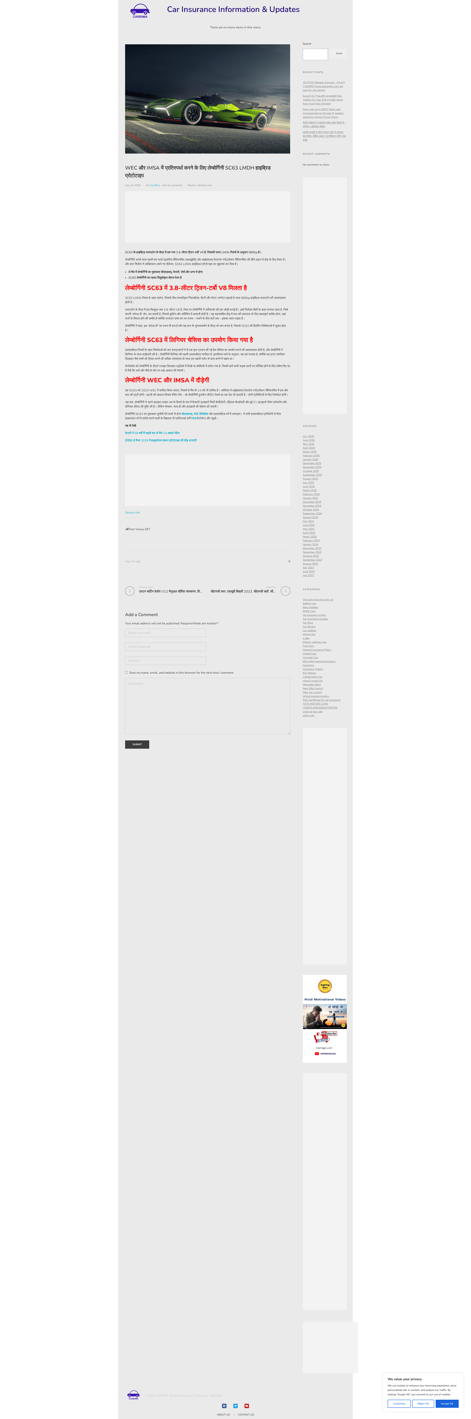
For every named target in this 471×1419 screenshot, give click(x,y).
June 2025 (309, 486)
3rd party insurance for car (318, 599)
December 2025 (312, 463)
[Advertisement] (208, 217)
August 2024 (310, 517)
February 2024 (311, 540)
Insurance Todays (313, 669)
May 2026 (308, 444)
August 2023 (310, 564)
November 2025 (312, 467)
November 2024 (312, 506)
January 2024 (310, 544)
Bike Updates (310, 607)
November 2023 (312, 552)
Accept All (447, 1403)
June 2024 (309, 525)
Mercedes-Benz (312, 684)
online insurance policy (316, 696)
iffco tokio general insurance (319, 661)
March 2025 (310, 490)
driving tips (309, 634)
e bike (306, 638)
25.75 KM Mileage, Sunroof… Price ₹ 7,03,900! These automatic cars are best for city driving (324, 86)
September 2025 (312, 475)
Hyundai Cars (310, 657)
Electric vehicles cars (200, 185)
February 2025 (311, 494)
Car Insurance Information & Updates (233, 9)
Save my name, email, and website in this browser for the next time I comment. (181, 673)
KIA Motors (309, 673)
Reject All (423, 1403)
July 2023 (308, 567)
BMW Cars (309, 611)
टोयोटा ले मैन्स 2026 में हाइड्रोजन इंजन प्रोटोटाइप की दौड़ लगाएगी (161, 440)
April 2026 (309, 448)
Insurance (308, 665)
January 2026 (310, 459)
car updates (309, 630)
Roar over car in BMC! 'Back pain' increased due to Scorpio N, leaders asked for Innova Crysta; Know (323, 113)
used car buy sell (312, 711)
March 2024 (310, 536)
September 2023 (312, 560)
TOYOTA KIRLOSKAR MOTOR (320, 708)
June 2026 (309, 440)
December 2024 (312, 502)
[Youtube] (247, 1406)
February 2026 (311, 455)
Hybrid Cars (309, 653)
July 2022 (308, 575)
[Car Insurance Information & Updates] (140, 11)
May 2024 (308, 529)
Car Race (308, 623)
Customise (399, 1403)
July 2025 (308, 482)
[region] (423, 1392)
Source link (132, 513)
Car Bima (155, 185)
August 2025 (310, 479)
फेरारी (195, 418)
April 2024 (309, 533)
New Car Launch (312, 692)
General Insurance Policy (317, 650)
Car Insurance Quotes (315, 619)
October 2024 (311, 509)
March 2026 (310, 452)
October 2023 (311, 556)
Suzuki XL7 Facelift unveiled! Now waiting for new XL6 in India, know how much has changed (323, 99)
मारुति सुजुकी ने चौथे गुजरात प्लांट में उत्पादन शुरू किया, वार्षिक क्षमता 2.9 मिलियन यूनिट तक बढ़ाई (324, 136)
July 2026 (308, 436)
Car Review (309, 626)
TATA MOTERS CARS (315, 704)
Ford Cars (308, 646)
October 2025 (311, 471)
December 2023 (312, 548)
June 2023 (309, 571)
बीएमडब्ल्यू (187, 414)
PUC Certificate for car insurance (321, 700)
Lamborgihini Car (312, 677)
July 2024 (308, 521)
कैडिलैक (203, 414)
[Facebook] (224, 1406)
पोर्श (196, 414)
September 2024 (312, 513)
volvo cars (309, 715)
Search (307, 44)
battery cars (309, 603)
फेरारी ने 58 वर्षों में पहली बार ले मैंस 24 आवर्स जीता (152, 433)
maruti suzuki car (313, 680)
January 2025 (310, 498)
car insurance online (314, 615)
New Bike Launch (313, 688)
